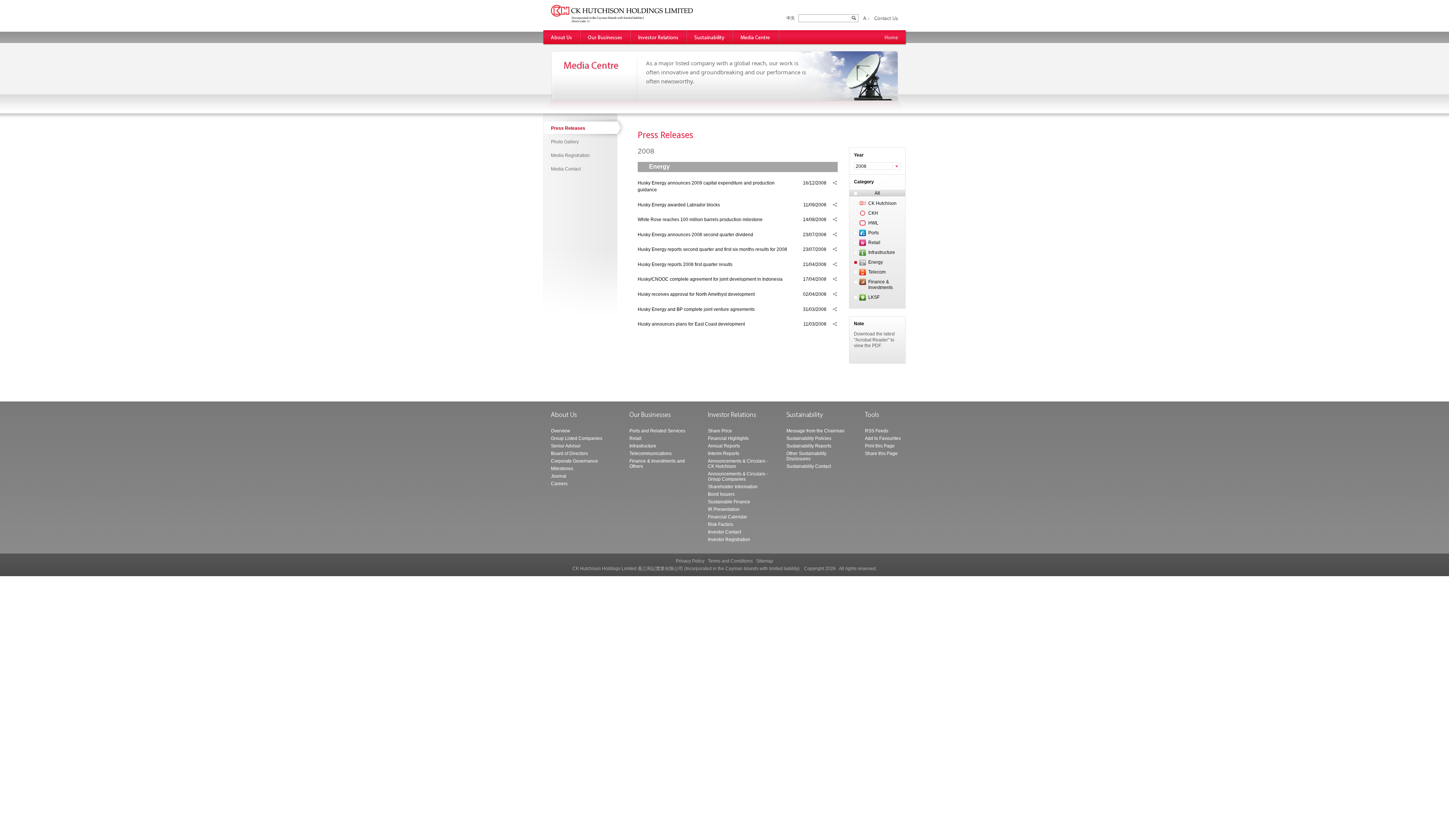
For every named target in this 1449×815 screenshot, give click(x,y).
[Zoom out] (868, 18)
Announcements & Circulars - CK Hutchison (738, 463)
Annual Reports (724, 446)
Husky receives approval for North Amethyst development (696, 294)
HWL (873, 223)
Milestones (562, 468)
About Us (561, 37)
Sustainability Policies (808, 438)
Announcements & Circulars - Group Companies (738, 476)
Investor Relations (659, 37)
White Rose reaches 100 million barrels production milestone (700, 219)
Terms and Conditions (730, 561)
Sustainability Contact (808, 466)
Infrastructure (881, 252)
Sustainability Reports (808, 446)
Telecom (877, 272)
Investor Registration (729, 539)
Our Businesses (605, 37)
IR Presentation (724, 509)
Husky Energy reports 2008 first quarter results (685, 264)
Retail (874, 242)
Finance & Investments (880, 284)
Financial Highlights (728, 438)
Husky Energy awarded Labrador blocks (679, 205)
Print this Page (880, 446)
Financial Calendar (727, 517)
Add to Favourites (883, 438)
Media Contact (566, 169)
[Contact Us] (886, 18)
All (877, 193)
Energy (875, 262)
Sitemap (764, 561)
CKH (873, 213)
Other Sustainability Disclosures (806, 456)
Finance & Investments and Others (657, 463)
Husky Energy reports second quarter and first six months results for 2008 (712, 249)
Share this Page (881, 453)
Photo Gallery (565, 142)
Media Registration (570, 155)
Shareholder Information (733, 486)
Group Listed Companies (576, 438)
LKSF (874, 297)
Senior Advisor (566, 446)
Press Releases (568, 128)
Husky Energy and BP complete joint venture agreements (696, 309)
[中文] (791, 18)
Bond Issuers (721, 494)
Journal (558, 476)
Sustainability (710, 37)
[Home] (891, 37)
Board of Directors (569, 453)
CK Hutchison (882, 203)
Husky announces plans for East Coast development (691, 324)
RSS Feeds (876, 431)
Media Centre (756, 37)
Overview (560, 431)
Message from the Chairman (815, 431)
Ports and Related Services (657, 431)
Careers (559, 483)
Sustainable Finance (729, 501)
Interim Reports (723, 453)
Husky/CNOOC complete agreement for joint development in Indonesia (710, 279)
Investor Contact (724, 532)
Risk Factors (720, 524)
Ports (873, 232)
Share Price (720, 431)
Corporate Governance (574, 461)
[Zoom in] (864, 18)
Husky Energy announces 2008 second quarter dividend (695, 234)
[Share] (835, 182)
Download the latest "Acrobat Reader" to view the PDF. (874, 339)
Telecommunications (650, 453)
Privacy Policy (690, 561)
